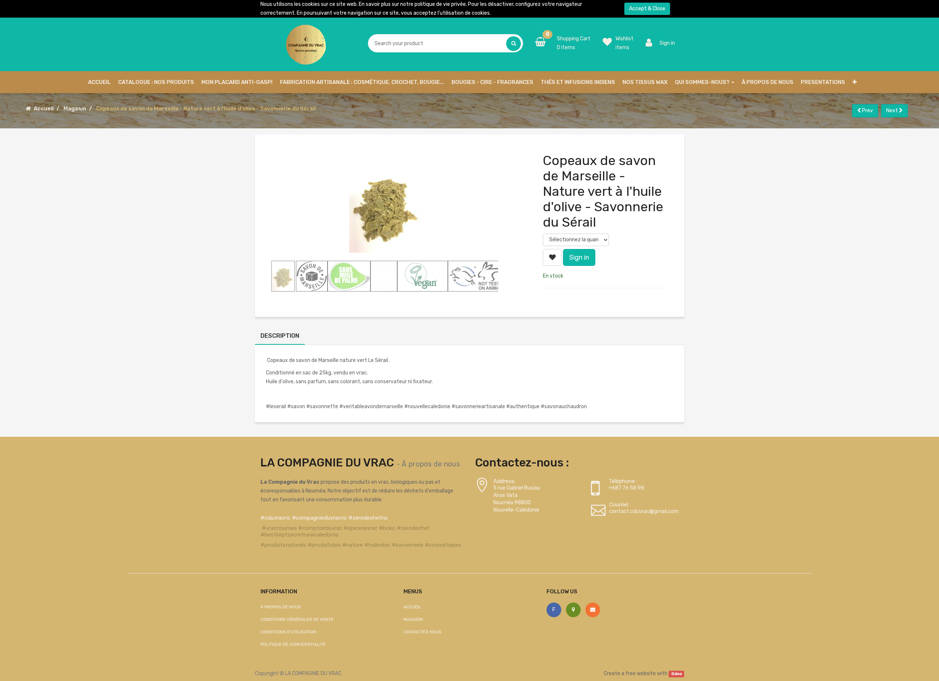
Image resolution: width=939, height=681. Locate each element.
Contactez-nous (422, 631)
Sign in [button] (579, 257)
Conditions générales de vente (296, 619)
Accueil (44, 108)
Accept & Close (647, 9)
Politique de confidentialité (293, 644)
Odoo (676, 673)
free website (640, 673)
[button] (855, 82)
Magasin (74, 108)
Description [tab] (279, 335)
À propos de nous (431, 464)
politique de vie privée (440, 4)
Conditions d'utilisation (288, 631)
